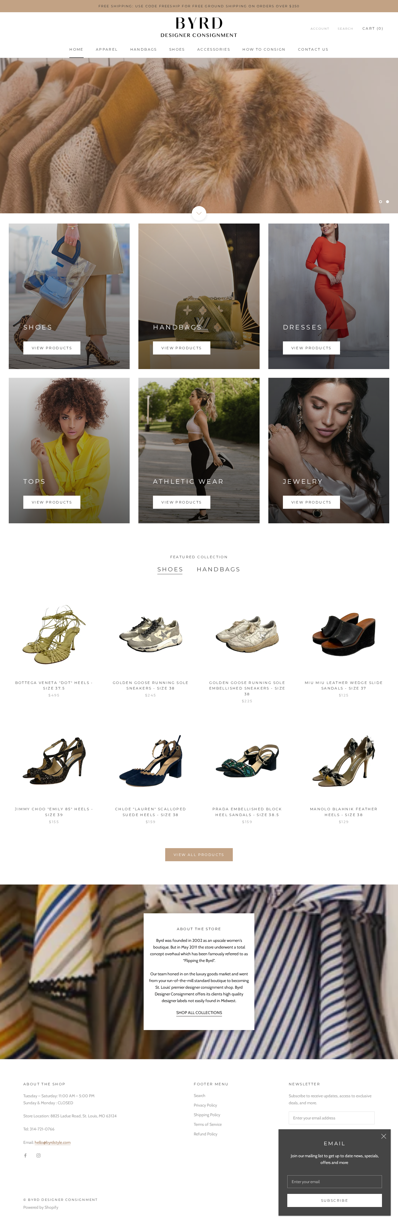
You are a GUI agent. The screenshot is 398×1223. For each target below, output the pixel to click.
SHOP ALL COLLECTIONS (199, 1012)
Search (345, 29)
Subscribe (334, 1200)
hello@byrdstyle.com (53, 1142)
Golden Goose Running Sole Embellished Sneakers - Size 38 (247, 688)
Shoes (177, 49)
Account (320, 29)
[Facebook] (25, 1155)
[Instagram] (38, 1155)
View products (52, 348)
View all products (199, 854)
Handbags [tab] (219, 569)
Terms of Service (208, 1124)
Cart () (372, 28)
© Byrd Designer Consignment (60, 1200)
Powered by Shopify (40, 1207)
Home (76, 49)
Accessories (213, 49)
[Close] (383, 1136)
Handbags (143, 49)
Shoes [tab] (170, 569)
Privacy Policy (205, 1105)
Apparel (107, 49)
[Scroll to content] (199, 213)
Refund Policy (205, 1134)
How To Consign (264, 49)
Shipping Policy (207, 1114)
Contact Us (313, 49)
